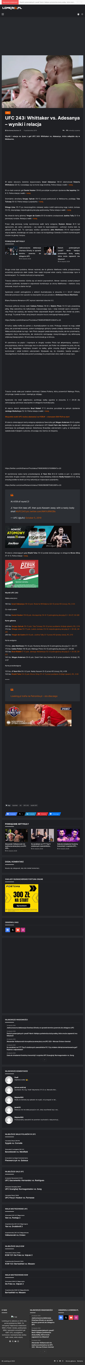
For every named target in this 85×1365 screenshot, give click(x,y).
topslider (15, 805)
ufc (20, 805)
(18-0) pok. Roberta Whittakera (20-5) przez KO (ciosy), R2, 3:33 (43, 604)
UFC (7, 113)
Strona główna (71, 1361)
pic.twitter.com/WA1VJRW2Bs (41, 511)
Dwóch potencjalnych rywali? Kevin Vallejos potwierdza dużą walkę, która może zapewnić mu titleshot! (69, 253)
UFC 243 (26, 805)
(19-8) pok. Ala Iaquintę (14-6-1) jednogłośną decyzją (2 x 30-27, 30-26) (45, 615)
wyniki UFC (34, 805)
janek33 (17, 1107)
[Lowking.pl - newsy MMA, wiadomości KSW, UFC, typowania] (12, 8)
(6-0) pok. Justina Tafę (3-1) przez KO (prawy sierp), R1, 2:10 (42, 635)
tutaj (71, 185)
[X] (13, 1341)
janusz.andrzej (20, 1087)
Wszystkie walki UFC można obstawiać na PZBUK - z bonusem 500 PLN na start (37, 417)
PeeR (16, 1077)
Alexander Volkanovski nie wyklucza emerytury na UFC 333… (15, 846)
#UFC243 (21, 511)
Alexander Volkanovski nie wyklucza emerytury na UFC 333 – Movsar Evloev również (49, 2)
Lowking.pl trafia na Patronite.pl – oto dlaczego (34, 696)
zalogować (16, 868)
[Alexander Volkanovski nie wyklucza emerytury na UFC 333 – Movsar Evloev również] (16, 835)
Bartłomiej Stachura (13, 130)
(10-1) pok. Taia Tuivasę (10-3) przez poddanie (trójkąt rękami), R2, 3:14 (46, 626)
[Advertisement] (42, 35)
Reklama (80, 1361)
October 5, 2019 (33, 518)
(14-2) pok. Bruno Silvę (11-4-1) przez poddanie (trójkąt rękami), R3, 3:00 (45, 674)
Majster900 (18, 1097)
